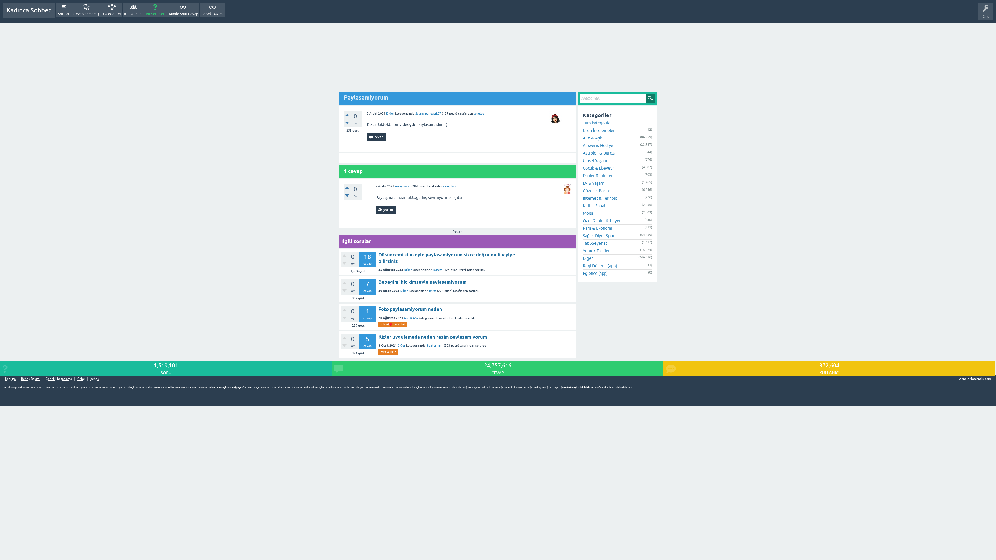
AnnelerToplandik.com (975, 379)
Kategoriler (111, 14)
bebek (94, 379)
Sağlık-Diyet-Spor (598, 235)
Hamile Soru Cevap (183, 14)
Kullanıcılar (133, 14)
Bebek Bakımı (212, 14)
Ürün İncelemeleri (599, 130)
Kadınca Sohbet (28, 10)
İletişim (10, 379)
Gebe (81, 379)
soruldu (479, 113)
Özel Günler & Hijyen (602, 220)
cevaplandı (450, 186)
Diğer (390, 113)
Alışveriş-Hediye (598, 145)
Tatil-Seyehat (595, 243)
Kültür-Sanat (594, 205)
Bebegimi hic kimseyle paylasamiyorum (422, 282)
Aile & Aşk (411, 318)
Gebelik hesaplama (59, 379)
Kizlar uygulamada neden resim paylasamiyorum (432, 337)
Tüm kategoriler (597, 123)
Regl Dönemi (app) (600, 265)
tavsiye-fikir (388, 351)
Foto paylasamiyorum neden (410, 309)
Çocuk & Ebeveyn (599, 168)
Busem (437, 270)
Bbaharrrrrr (434, 345)
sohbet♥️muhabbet (393, 324)
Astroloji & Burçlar (599, 153)
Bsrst (432, 291)
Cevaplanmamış (86, 14)
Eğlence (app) (595, 273)
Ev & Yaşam (593, 183)
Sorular (64, 14)
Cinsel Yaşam (595, 160)
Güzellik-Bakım (596, 190)
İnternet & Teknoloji (601, 198)
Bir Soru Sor (155, 14)
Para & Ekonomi (597, 228)
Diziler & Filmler (598, 175)
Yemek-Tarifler (596, 250)
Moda (588, 213)
